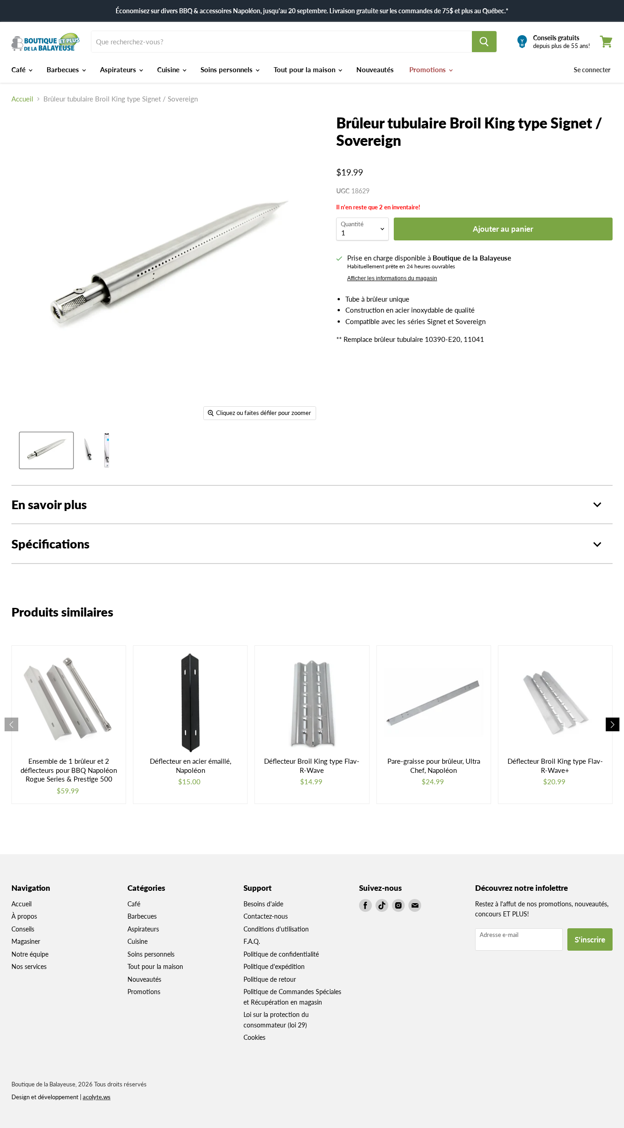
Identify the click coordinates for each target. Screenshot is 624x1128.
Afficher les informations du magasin (392, 278)
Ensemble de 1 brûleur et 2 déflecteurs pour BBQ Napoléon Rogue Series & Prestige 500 (69, 770)
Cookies (254, 1037)
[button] (612, 724)
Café (19, 69)
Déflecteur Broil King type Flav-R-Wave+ (555, 765)
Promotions (428, 69)
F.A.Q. (251, 941)
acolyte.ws (97, 1097)
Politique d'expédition (274, 966)
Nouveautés (375, 69)
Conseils (22, 929)
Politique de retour (269, 979)
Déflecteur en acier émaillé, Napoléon (190, 765)
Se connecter (592, 70)
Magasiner (25, 941)
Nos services (29, 966)
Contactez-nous (265, 916)
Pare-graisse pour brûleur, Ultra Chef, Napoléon (433, 765)
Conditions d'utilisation (276, 929)
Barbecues (64, 69)
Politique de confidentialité (281, 954)
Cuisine (169, 69)
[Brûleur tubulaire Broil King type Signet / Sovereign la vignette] (46, 450)
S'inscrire (590, 939)
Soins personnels (227, 69)
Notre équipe (29, 954)
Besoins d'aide (263, 904)
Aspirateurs (119, 69)
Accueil (22, 99)
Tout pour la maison (305, 69)
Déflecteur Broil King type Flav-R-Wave (312, 765)
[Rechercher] (484, 41)
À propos (24, 916)
